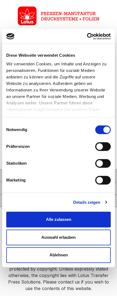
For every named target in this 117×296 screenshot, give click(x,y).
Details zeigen (86, 202)
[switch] (103, 146)
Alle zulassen (58, 219)
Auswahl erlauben (58, 237)
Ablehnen (59, 255)
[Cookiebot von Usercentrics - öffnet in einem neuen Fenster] (87, 36)
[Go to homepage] (58, 16)
